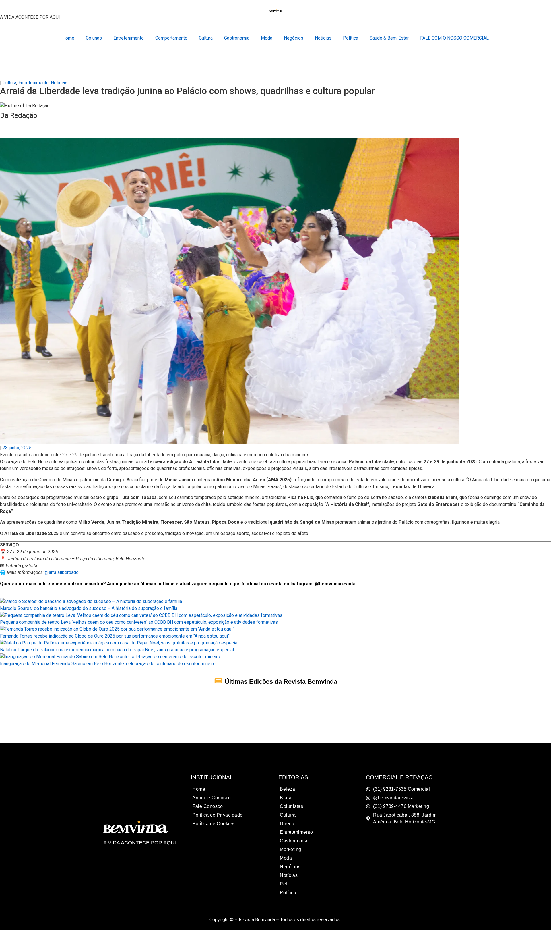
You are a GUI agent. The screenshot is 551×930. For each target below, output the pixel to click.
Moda (266, 38)
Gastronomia (236, 38)
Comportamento (171, 38)
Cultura (206, 38)
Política (350, 38)
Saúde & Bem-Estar (389, 38)
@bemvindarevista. (336, 583)
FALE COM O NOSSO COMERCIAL (454, 38)
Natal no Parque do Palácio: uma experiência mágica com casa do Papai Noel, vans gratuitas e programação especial (117, 649)
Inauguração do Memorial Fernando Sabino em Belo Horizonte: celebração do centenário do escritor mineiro (108, 663)
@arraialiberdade (62, 572)
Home (68, 38)
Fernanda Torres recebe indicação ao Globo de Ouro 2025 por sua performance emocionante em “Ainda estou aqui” (115, 636)
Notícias (323, 38)
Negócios (293, 38)
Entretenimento (128, 38)
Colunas (94, 38)
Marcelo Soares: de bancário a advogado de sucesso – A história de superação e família (88, 608)
